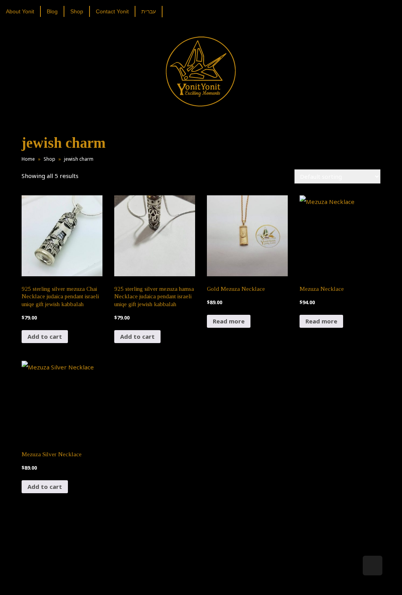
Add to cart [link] (44, 336)
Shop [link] (49, 159)
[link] (23, 11)
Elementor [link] (212, 581)
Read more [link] (229, 321)
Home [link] (28, 159)
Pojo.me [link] (188, 576)
